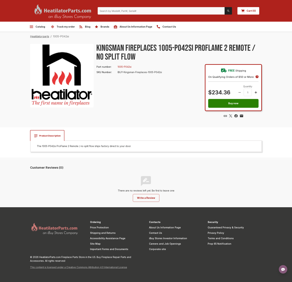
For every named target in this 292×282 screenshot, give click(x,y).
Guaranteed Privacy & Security (226, 227)
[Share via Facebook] (236, 116)
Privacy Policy (216, 232)
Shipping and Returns (103, 232)
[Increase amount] (256, 92)
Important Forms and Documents (109, 249)
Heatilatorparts (39, 36)
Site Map (95, 243)
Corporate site (157, 249)
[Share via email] (241, 116)
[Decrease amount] (239, 92)
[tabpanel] (146, 146)
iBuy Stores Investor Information (168, 238)
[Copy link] (225, 116)
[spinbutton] (248, 92)
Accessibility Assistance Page (107, 238)
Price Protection (99, 227)
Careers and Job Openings (165, 243)
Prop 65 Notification (219, 243)
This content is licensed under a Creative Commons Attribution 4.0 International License (78, 267)
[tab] (47, 136)
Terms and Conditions (221, 238)
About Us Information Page (165, 227)
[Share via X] (231, 116)
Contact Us (155, 232)
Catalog (40, 26)
